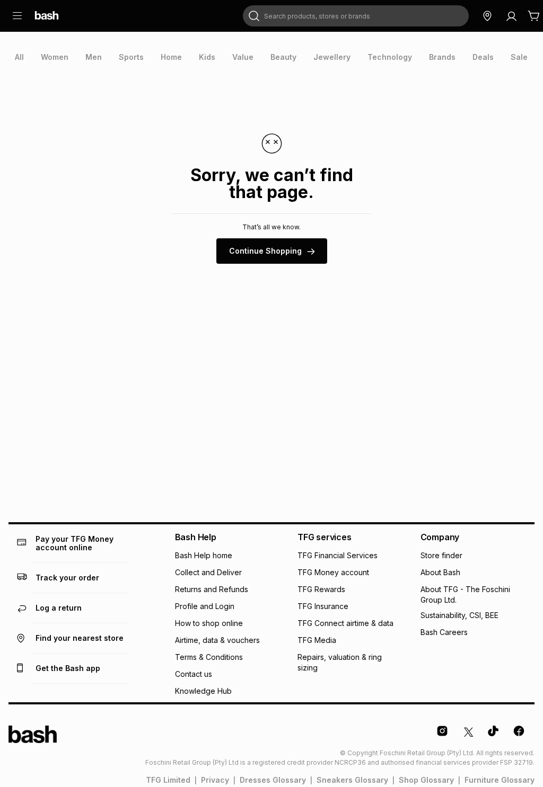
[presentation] (19, 57)
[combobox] (356, 15)
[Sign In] (511, 15)
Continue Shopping (265, 250)
